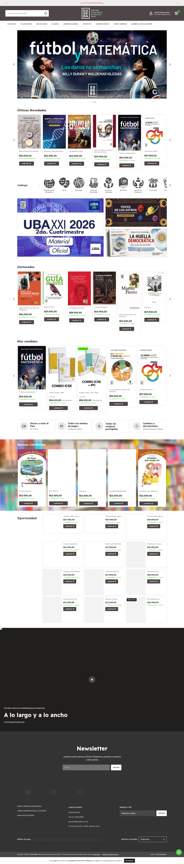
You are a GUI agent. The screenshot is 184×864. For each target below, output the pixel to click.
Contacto (87, 24)
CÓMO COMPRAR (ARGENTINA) (29, 806)
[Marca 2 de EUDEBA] (53, 791)
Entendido (129, 860)
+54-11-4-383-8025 (76, 817)
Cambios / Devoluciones (141, 24)
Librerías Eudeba (70, 24)
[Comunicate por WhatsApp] (179, 852)
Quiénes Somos (102, 24)
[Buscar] (45, 13)
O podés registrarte (162, 14)
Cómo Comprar (120, 24)
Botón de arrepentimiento (110, 854)
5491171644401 (74, 812)
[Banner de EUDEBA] (60, 227)
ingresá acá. (96, 854)
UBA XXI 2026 (41, 24)
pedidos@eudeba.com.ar (78, 822)
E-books (55, 24)
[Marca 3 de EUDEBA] (79, 791)
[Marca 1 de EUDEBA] (28, 791)
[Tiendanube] (158, 855)
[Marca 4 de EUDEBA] (105, 791)
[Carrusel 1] (92, 64)
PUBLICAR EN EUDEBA (25, 815)
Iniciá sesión (164, 12)
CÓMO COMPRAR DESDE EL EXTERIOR (31, 811)
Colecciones (26, 24)
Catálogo (11, 24)
